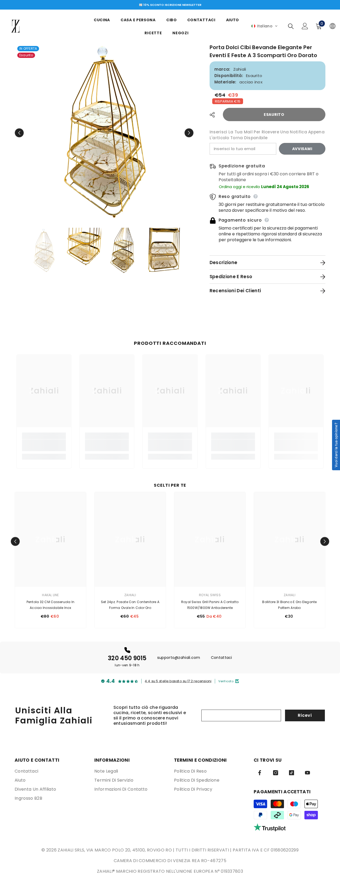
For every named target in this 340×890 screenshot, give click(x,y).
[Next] (189, 133)
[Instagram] (276, 773)
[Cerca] (290, 26)
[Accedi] (305, 26)
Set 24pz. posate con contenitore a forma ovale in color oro (130, 605)
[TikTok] (292, 773)
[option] (170, 5)
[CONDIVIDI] (214, 114)
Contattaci (221, 657)
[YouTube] (307, 773)
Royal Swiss (210, 595)
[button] (264, 26)
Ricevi (305, 715)
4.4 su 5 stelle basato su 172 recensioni (178, 681)
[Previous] (19, 133)
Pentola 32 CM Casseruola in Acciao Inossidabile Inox (50, 605)
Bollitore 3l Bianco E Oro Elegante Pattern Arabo (289, 605)
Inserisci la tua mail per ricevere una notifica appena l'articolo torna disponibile (267, 135)
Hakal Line (50, 595)
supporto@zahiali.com (178, 657)
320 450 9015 (127, 658)
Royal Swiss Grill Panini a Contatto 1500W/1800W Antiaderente (210, 605)
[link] (44, 445)
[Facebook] (260, 773)
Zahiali (239, 69)
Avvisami (302, 148)
